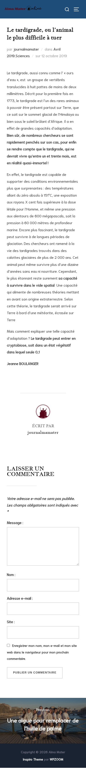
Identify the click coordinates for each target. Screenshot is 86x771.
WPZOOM (56, 759)
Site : (11, 621)
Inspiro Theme (33, 759)
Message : (15, 522)
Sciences (23, 55)
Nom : (11, 574)
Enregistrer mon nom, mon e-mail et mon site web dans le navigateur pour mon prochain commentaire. (42, 652)
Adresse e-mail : (20, 598)
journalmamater (26, 48)
